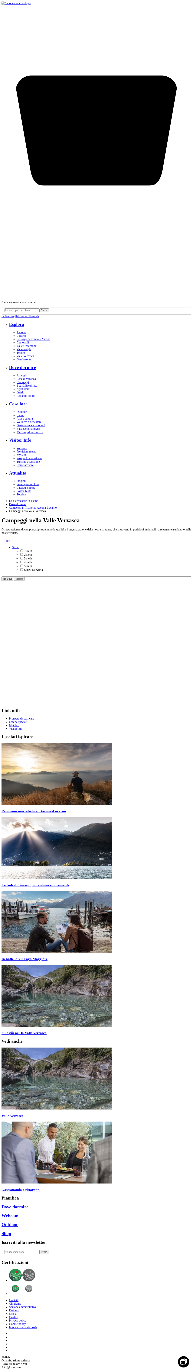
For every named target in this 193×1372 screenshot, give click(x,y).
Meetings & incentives (30, 432)
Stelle (15, 547)
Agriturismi (23, 389)
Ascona (21, 332)
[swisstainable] (22, 1280)
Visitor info (15, 728)
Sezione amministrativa (23, 1307)
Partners (14, 1310)
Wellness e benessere (29, 422)
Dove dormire (22, 367)
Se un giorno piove (28, 484)
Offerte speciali (18, 721)
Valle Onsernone (26, 345)
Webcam (22, 448)
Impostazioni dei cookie (23, 1327)
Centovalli (23, 342)
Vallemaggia (24, 349)
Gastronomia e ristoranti (31, 425)
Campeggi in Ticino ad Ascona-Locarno (33, 507)
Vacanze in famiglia (28, 428)
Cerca (44, 310)
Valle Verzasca (25, 356)
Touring (21, 494)
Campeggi (23, 382)
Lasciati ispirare (26, 487)
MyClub (22, 454)
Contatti (13, 1300)
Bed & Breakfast (27, 385)
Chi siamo (15, 1303)
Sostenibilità (24, 491)
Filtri (7, 540)
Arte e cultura (25, 418)
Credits (13, 1317)
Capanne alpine (26, 395)
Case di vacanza (26, 378)
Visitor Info (20, 440)
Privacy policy (17, 1320)
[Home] (16, 3)
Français (34, 316)
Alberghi (22, 375)
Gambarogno (24, 359)
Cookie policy (17, 1323)
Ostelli (20, 392)
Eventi (20, 415)
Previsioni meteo (26, 451)
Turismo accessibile (28, 461)
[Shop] (96, 296)
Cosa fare (18, 403)
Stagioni (21, 480)
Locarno (22, 335)
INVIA (44, 1252)
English (14, 316)
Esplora (16, 324)
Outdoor (22, 411)
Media (13, 1313)
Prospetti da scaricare (29, 458)
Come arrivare (25, 465)
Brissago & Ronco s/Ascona (33, 339)
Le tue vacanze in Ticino (23, 500)
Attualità (17, 473)
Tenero (21, 352)
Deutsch (24, 316)
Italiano (6, 316)
